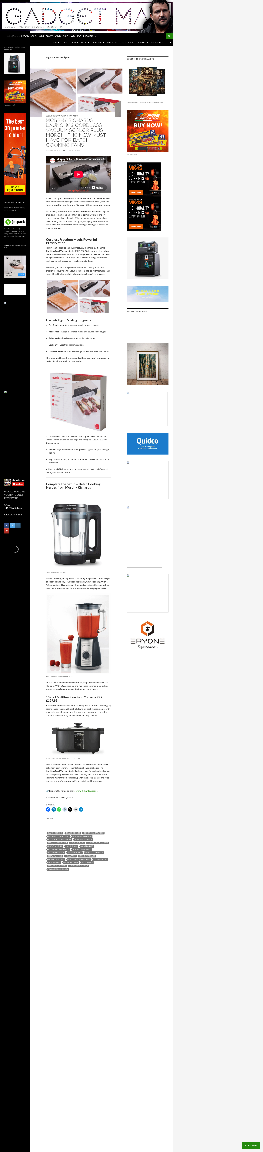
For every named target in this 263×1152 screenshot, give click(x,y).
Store (65, 43)
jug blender (87, 846)
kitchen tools (75, 853)
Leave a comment (74, 150)
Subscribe (251, 1145)
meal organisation (94, 853)
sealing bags (54, 863)
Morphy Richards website (85, 790)
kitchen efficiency (82, 849)
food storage (77, 843)
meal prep (71, 856)
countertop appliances (59, 840)
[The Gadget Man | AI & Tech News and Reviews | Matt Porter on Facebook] (6, 525)
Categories (141, 43)
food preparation (83, 840)
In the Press (97, 43)
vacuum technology (58, 869)
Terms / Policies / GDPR (160, 43)
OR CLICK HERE (13, 514)
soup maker (87, 863)
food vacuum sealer (98, 843)
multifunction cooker (79, 859)
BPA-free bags (73, 833)
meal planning (55, 856)
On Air (73, 43)
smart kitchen (71, 863)
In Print (84, 43)
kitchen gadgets (56, 853)
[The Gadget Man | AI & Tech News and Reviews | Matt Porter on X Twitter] (12, 525)
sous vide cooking (57, 866)
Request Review (127, 43)
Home (55, 43)
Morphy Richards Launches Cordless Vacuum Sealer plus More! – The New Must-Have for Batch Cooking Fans (77, 133)
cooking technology (58, 836)
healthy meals (55, 846)
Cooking (55, 116)
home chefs (71, 846)
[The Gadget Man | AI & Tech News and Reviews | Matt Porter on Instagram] (18, 525)
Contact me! (112, 43)
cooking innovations (94, 833)
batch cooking (55, 833)
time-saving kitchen (79, 866)
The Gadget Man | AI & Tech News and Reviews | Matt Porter (50, 36)
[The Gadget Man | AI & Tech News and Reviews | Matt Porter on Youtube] (6, 531)
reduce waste (100, 859)
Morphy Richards (69, 116)
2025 (48, 116)
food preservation (57, 843)
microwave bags (87, 856)
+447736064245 (13, 507)
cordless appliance (82, 836)
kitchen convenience (58, 849)
